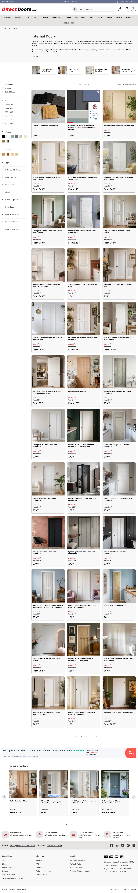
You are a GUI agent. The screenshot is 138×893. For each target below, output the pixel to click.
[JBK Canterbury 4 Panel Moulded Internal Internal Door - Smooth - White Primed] (48, 585)
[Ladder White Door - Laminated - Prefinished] (48, 479)
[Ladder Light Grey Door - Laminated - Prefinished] (119, 425)
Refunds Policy (76, 864)
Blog (116, 2)
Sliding (27, 18)
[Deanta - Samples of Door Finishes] (48, 106)
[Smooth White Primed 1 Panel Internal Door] (119, 264)
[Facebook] (111, 845)
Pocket (36, 18)
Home (4, 28)
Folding (69, 18)
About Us (39, 860)
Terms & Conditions (78, 860)
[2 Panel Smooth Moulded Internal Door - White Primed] (48, 157)
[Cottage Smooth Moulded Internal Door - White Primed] (48, 211)
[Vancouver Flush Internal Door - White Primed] (48, 639)
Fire (76, 18)
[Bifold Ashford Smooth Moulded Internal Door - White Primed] (53, 784)
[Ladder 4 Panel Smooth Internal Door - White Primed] (83, 211)
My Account (7, 860)
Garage (91, 18)
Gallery (133, 2)
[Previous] (4, 797)
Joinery (110, 18)
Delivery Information (44, 871)
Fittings (119, 18)
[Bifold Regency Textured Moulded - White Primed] (84, 784)
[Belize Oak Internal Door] (83, 371)
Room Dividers (57, 18)
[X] (134, 845)
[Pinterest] (128, 845)
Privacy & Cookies (77, 867)
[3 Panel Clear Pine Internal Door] (119, 585)
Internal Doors (12, 28)
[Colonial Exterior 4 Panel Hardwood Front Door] (115, 784)
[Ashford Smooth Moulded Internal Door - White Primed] (119, 157)
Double (45, 18)
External (7, 18)
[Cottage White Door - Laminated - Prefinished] (48, 425)
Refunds (117, 889)
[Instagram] (117, 845)
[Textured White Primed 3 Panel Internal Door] (83, 264)
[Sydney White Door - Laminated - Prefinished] (119, 532)
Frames (100, 18)
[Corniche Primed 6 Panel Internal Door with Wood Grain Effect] (48, 371)
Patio (83, 18)
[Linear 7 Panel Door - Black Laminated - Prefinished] (83, 479)
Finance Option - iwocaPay (81, 871)
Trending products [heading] (18, 766)
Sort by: (125, 84)
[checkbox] (14, 88)
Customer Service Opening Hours (15, 878)
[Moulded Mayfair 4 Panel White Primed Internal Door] (83, 318)
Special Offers (69, 23)
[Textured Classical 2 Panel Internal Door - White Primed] (119, 318)
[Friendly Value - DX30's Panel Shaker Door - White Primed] (83, 692)
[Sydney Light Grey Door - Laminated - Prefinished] (83, 532)
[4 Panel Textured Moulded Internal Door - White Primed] (83, 157)
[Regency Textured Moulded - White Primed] (119, 211)
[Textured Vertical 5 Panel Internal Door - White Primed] (119, 639)
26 (96, 736)
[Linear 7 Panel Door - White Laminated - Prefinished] (119, 479)
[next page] (100, 736)
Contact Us (40, 867)
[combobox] (96, 9)
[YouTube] (123, 845)
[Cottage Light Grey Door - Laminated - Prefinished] (119, 371)
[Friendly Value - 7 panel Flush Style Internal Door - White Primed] (83, 425)
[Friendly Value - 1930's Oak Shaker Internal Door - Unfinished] (83, 639)
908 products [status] (83, 84)
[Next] (134, 797)
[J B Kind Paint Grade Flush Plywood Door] (119, 106)
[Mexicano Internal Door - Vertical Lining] (119, 692)
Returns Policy (41, 875)
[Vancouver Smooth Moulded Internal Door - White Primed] (48, 264)
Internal (18, 18)
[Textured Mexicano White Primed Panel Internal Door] (48, 318)
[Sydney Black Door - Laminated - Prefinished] (48, 532)
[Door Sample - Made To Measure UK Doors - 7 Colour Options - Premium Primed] (83, 106)
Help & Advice (124, 2)
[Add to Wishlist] (62, 93)
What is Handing (8, 875)
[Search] (75, 9)
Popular (128, 18)
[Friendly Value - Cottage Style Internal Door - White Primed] (83, 585)
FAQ (37, 864)
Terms (110, 889)
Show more (35, 56)
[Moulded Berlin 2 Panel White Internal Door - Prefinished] (48, 692)
